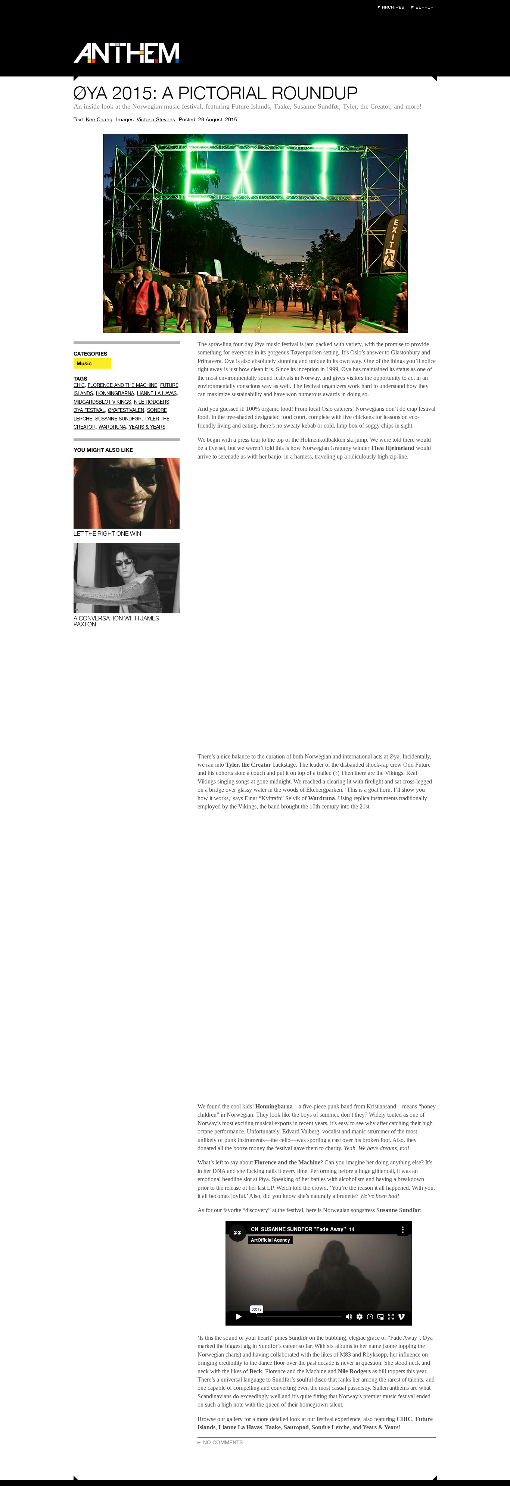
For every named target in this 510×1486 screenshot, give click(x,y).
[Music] (92, 363)
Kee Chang (99, 119)
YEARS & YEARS (147, 427)
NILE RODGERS (151, 402)
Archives (393, 7)
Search (424, 7)
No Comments (223, 1442)
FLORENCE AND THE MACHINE (122, 385)
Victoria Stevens (156, 119)
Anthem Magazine (126, 53)
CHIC (79, 385)
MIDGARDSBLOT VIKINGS (102, 402)
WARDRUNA (112, 427)
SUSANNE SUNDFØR (118, 419)
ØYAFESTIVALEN (126, 410)
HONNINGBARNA (115, 393)
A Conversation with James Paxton (116, 621)
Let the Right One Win (107, 533)
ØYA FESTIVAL (89, 410)
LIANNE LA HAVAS (157, 393)
